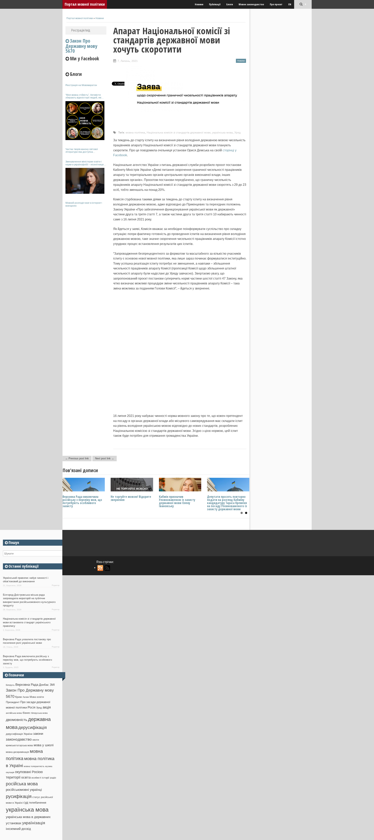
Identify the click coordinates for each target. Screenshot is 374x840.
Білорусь (10, 685)
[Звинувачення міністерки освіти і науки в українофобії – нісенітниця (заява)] (84, 181)
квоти (36, 739)
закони (38, 734)
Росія (31, 707)
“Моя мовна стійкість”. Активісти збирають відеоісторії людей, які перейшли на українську (83, 96)
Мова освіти (37, 696)
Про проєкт (276, 4)
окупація (10, 772)
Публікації (215, 4)
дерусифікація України (19, 733)
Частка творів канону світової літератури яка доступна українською (81, 150)
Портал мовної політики (85, 4)
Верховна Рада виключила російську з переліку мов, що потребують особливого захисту (82, 501)
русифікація (19, 796)
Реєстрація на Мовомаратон (81, 85)
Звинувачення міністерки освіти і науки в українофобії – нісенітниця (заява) (84, 163)
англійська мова (14, 713)
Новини (199, 4)
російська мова (22, 783)
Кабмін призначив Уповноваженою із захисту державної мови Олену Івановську (177, 501)
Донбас (44, 684)
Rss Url (100, 568)
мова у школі (44, 745)
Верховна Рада (26, 685)
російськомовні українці (24, 790)
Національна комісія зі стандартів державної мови (179, 132)
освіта (26, 777)
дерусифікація (32, 727)
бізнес (26, 712)
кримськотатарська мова (19, 745)
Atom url (107, 568)
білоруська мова (39, 713)
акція (47, 707)
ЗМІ (52, 684)
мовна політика (135, 132)
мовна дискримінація (17, 752)
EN (289, 4)
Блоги (229, 4)
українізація (33, 823)
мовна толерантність (34, 766)
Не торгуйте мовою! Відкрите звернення (131, 498)
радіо (53, 777)
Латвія (26, 697)
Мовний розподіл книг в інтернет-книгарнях (83, 204)
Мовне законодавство (251, 4)
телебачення (37, 802)
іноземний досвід (18, 828)
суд (25, 802)
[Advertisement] (85, 268)
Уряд (237, 132)
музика (48, 766)
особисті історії (40, 777)
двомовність (16, 720)
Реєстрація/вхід (80, 30)
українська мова (222, 132)
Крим (18, 696)
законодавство (19, 739)
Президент (12, 702)
